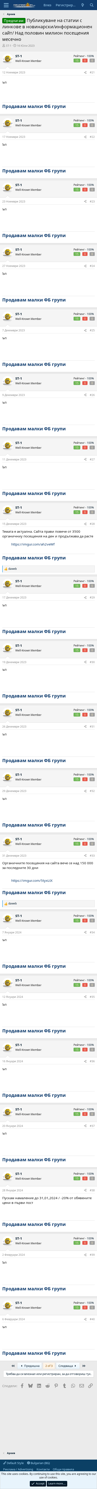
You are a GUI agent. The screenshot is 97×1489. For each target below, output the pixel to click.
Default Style (15, 1463)
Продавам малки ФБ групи (34, 106)
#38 (92, 1190)
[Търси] (91, 5)
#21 (92, 72)
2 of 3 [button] (49, 1366)
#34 (92, 932)
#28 (92, 524)
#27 (92, 459)
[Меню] (6, 5)
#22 (92, 137)
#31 (92, 726)
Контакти (43, 1469)
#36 (92, 1061)
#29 (92, 597)
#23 (92, 201)
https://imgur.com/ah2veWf (33, 544)
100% (90, 56)
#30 (92, 662)
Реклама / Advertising (18, 1469)
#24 (92, 266)
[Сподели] (85, 72)
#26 (92, 395)
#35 (92, 997)
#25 (92, 330)
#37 (92, 1126)
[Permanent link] (68, 106)
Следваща (66, 1366)
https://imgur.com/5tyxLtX (32, 880)
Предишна (31, 1366)
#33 (92, 856)
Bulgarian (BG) (40, 1463)
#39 (92, 1255)
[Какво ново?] (82, 5)
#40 (92, 1319)
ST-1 (8, 46)
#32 (92, 791)
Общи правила (63, 1469)
